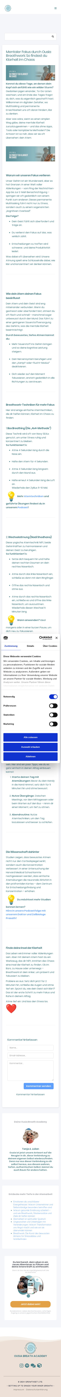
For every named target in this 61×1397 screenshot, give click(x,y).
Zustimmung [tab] (11, 646)
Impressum (18, 1389)
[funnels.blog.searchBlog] (53, 36)
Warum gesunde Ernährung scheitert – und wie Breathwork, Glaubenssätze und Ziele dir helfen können (32, 1213)
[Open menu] (55, 8)
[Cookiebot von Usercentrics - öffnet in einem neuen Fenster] (39, 638)
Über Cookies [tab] (50, 646)
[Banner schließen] (57, 638)
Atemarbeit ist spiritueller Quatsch (29, 1219)
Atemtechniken (34, 496)
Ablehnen (31, 756)
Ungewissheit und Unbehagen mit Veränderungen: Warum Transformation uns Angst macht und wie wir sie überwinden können (32, 1226)
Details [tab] (30, 646)
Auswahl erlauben (30, 747)
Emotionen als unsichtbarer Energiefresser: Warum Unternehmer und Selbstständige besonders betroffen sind (33, 1204)
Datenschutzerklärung (37, 1389)
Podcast (23, 507)
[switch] (53, 705)
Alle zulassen (30, 737)
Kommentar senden (38, 1086)
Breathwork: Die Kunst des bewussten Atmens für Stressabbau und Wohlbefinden (31, 1236)
